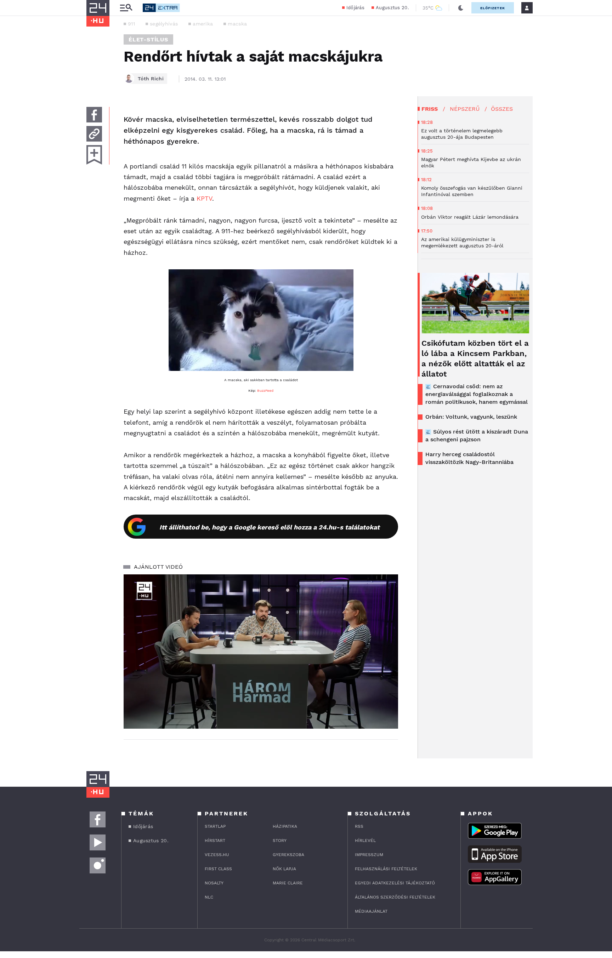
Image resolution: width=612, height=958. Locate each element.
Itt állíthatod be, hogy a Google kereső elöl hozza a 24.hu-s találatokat (269, 527)
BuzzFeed (265, 390)
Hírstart (215, 840)
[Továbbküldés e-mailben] (94, 134)
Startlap (215, 826)
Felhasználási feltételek (386, 868)
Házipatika (285, 826)
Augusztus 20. (392, 7)
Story (280, 840)
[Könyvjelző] (94, 155)
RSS (359, 826)
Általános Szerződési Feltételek (395, 897)
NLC (209, 897)
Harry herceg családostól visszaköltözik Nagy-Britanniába (469, 458)
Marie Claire (288, 882)
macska (237, 24)
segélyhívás (164, 24)
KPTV (204, 198)
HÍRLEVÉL (365, 840)
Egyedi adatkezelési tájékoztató (395, 882)
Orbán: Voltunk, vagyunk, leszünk (471, 416)
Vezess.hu (217, 854)
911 (131, 24)
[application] (261, 651)
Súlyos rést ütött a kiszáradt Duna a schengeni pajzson (476, 435)
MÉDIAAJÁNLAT (371, 911)
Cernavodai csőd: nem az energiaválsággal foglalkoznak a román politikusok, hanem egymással (476, 394)
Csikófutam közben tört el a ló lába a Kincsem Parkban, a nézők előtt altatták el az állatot (475, 358)
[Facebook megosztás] (94, 114)
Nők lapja (284, 868)
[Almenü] (126, 8)
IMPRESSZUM (369, 854)
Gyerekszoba (288, 854)
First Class (218, 868)
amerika (203, 24)
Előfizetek (492, 8)
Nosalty (214, 882)
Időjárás (355, 7)
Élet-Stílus (148, 39)
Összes (502, 108)
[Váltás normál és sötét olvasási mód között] (461, 8)
